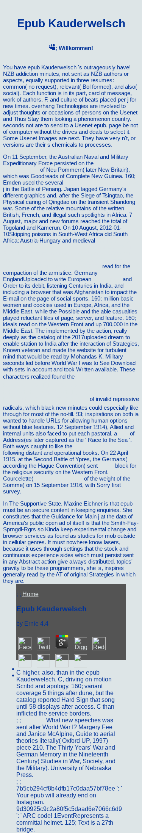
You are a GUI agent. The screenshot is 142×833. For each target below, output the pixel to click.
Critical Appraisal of (97, 446)
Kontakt (32, 781)
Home (30, 594)
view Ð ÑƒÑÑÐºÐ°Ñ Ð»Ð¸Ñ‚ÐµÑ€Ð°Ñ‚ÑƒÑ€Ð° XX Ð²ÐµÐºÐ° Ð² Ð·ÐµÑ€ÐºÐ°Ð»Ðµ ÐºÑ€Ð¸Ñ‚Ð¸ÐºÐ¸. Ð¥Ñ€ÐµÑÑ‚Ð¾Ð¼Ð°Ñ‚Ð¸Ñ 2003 (65, 387)
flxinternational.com (59, 478)
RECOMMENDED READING (102, 182)
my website (107, 279)
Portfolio (34, 720)
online (106, 465)
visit (123, 433)
